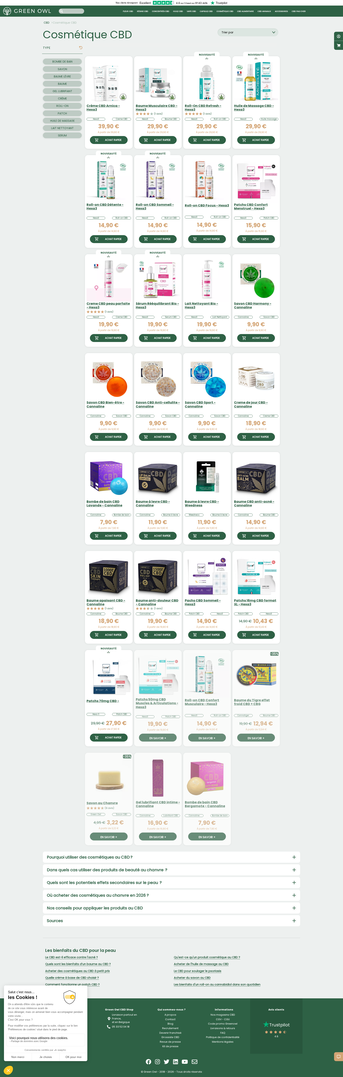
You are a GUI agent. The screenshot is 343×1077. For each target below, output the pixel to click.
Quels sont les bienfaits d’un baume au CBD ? (78, 964)
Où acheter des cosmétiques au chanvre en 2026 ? (98, 895)
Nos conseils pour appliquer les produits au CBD (95, 908)
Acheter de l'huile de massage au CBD (201, 964)
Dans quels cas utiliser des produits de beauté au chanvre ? (107, 870)
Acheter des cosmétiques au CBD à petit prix (77, 971)
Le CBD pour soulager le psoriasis (197, 971)
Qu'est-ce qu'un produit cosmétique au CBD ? (207, 957)
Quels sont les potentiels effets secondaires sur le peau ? (104, 882)
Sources (55, 920)
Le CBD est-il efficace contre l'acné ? (71, 957)
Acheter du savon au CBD (192, 978)
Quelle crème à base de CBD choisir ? (72, 978)
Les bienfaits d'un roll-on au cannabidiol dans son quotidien (217, 984)
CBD (46, 23)
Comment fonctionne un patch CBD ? (72, 984)
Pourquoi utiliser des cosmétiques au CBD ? (90, 857)
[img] (80, 47)
